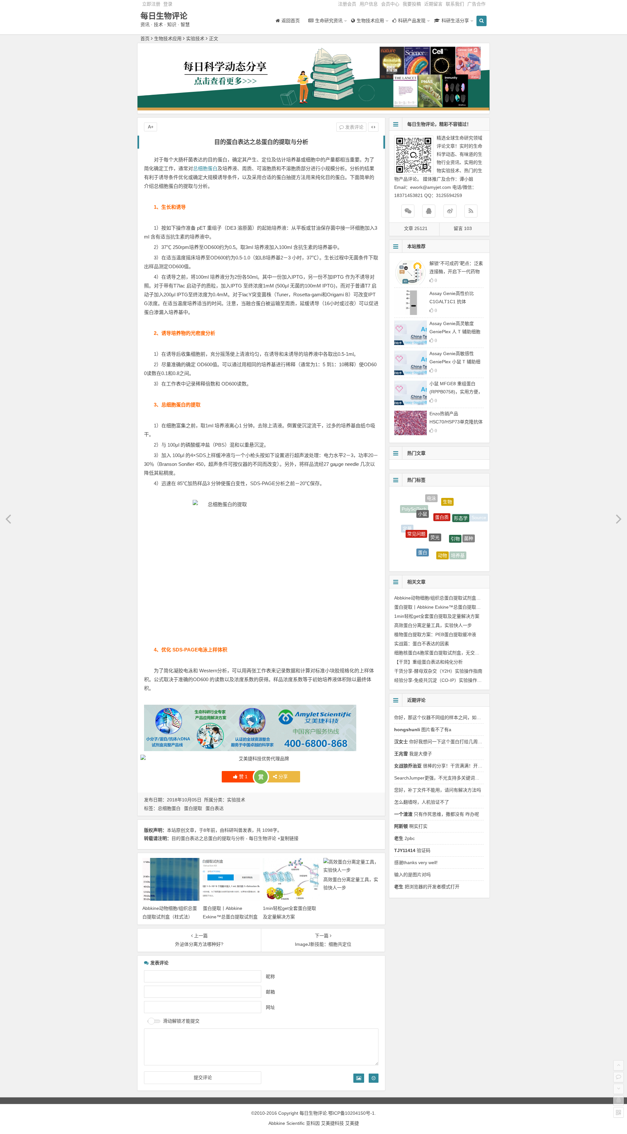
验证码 (412, 850)
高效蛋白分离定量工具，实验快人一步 (433, 625)
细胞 (434, 561)
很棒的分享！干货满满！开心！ (440, 765)
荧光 (435, 516)
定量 (407, 526)
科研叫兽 (233, 830)
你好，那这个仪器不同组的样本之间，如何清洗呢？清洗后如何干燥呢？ (467, 717)
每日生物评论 (163, 15)
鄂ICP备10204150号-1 (351, 1113)
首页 (145, 38)
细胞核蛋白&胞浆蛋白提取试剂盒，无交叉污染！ (443, 652)
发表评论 (353, 127)
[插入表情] (373, 1078)
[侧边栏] (373, 127)
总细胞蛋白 (205, 168)
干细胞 (433, 554)
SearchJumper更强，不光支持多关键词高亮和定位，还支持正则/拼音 (465, 778)
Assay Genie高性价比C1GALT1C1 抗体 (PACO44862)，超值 (451, 301)
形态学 (461, 507)
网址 (270, 1007)
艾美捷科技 (332, 1123)
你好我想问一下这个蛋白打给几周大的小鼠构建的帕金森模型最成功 (470, 741)
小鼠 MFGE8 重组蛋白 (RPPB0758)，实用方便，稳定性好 (456, 392)
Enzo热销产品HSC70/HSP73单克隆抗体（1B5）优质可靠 (456, 422)
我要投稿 (412, 4)
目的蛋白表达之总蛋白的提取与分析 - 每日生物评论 (223, 838)
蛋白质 (442, 501)
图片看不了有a (422, 729)
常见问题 (416, 519)
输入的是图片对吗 (412, 874)
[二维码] (618, 1112)
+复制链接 (287, 838)
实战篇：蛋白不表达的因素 (421, 643)
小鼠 (422, 502)
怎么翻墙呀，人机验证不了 (421, 802)
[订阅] (470, 211)
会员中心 (390, 4)
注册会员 (347, 4)
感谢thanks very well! (416, 862)
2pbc (404, 838)
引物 (455, 520)
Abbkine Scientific (287, 1123)
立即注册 (151, 4)
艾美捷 (352, 1123)
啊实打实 (410, 826)
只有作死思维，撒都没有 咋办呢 (436, 814)
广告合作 (476, 4)
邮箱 (270, 991)
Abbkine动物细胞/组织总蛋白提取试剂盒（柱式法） (446, 597)
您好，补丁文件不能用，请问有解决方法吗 (437, 790)
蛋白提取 (193, 808)
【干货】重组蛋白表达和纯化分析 (428, 662)
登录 (167, 4)
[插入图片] (358, 1078)
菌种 (468, 530)
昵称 (270, 976)
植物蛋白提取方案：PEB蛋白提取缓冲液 (435, 634)
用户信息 (369, 4)
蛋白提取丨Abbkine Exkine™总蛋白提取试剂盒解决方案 (230, 916)
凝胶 (412, 545)
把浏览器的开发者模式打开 (426, 886)
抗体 (454, 558)
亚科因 (313, 1123)
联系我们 (455, 4)
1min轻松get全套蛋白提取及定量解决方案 (436, 616)
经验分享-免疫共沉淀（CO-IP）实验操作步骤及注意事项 (451, 680)
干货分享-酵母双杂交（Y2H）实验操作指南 (438, 671)
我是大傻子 (413, 753)
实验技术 (195, 38)
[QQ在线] (428, 211)
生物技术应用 (168, 38)
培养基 (458, 546)
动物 (442, 538)
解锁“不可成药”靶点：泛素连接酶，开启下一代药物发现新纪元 (456, 271)
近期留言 (433, 4)
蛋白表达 (214, 808)
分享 (283, 776)
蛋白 (422, 538)
